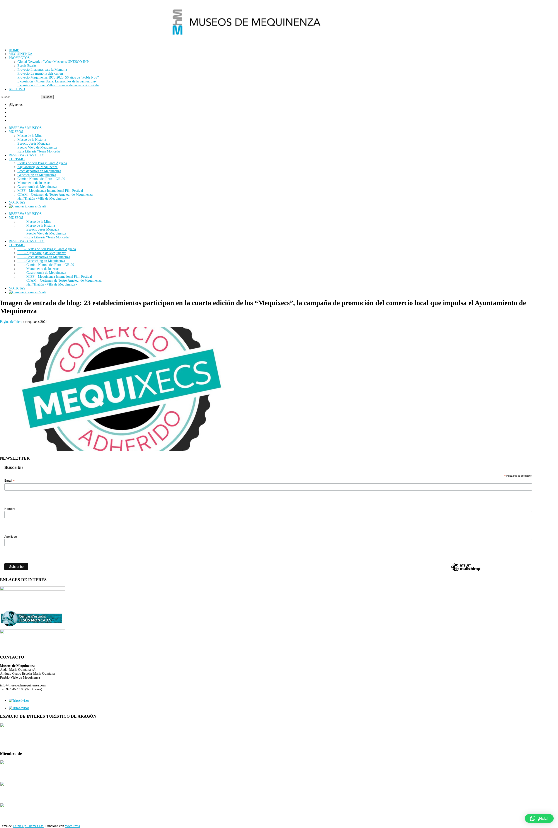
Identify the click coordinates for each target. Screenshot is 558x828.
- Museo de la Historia (36, 225)
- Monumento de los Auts (38, 268)
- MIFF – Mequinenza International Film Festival (54, 276)
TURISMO (17, 159)
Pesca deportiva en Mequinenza (39, 171)
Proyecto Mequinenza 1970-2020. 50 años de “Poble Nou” (58, 77)
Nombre (9, 508)
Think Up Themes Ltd (28, 826)
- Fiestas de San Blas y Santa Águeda (46, 249)
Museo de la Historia (31, 139)
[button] (539, 818)
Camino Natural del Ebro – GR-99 (41, 179)
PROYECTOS (19, 58)
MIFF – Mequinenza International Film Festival (50, 190)
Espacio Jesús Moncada (33, 143)
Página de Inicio (11, 321)
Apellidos (10, 536)
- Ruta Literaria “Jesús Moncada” (43, 237)
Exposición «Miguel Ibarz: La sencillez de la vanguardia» (57, 81)
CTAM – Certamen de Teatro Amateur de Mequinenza (55, 194)
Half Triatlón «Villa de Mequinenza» (42, 198)
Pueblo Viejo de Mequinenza (37, 147)
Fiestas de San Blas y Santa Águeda (42, 163)
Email (9, 481)
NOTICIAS (17, 202)
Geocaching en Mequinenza (36, 175)
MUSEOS (16, 131)
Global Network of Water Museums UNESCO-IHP (53, 61)
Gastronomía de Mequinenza (37, 186)
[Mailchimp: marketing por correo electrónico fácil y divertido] (466, 571)
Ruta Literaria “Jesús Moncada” (39, 151)
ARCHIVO (17, 89)
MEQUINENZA (20, 54)
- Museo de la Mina (34, 221)
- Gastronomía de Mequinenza (41, 272)
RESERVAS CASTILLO (26, 155)
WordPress (72, 826)
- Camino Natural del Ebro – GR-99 (45, 265)
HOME (14, 50)
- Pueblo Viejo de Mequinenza (41, 233)
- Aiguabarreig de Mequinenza (41, 253)
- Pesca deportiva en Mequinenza (43, 257)
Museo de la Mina (29, 135)
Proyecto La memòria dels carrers (40, 73)
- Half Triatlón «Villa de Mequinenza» (47, 284)
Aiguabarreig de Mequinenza (37, 167)
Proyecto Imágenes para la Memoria (42, 69)
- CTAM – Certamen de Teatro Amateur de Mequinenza (59, 280)
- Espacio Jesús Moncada (38, 229)
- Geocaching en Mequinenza (41, 261)
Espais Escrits (26, 65)
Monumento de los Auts (33, 183)
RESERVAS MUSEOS (25, 128)
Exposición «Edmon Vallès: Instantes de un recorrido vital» (58, 85)
